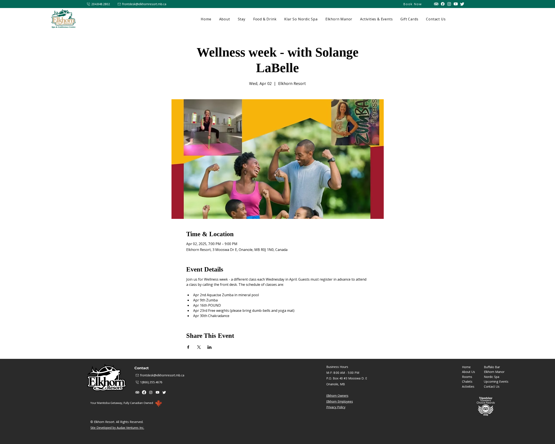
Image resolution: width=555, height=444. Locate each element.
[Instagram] (449, 4)
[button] (241, 19)
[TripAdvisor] (436, 4)
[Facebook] (442, 4)
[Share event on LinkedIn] (209, 347)
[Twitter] (462, 4)
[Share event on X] (199, 347)
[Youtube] (455, 4)
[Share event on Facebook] (188, 347)
